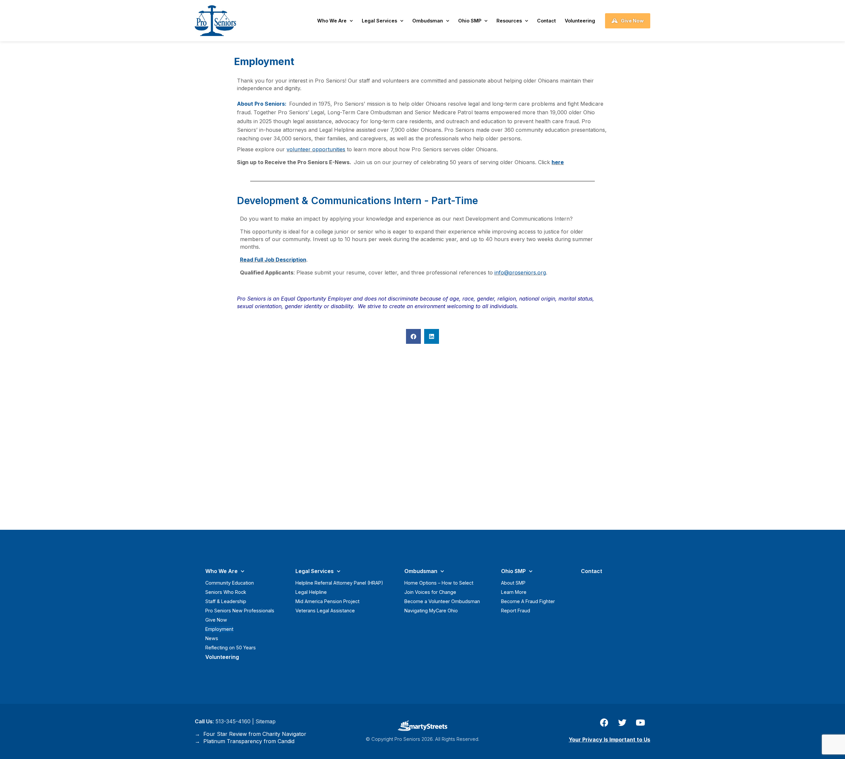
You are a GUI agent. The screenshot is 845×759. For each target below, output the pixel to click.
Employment (219, 629)
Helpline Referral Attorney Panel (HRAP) (339, 583)
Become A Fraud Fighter (528, 601)
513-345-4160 (233, 721)
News (211, 638)
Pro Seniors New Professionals (239, 610)
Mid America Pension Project (327, 601)
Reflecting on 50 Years (230, 647)
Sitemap (265, 721)
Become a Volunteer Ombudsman (442, 601)
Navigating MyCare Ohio (431, 610)
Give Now (216, 620)
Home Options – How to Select (438, 583)
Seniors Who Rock (225, 592)
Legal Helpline (311, 592)
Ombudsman (427, 20)
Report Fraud (515, 610)
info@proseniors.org (520, 272)
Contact (546, 20)
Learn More (513, 592)
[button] (413, 336)
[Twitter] (622, 722)
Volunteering (580, 20)
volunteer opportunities (316, 149)
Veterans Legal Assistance (325, 610)
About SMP (513, 583)
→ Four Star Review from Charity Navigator (250, 734)
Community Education (229, 583)
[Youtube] (640, 722)
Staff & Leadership (225, 601)
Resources (509, 20)
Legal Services (379, 20)
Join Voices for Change (430, 592)
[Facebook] (604, 722)
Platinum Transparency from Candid (247, 741)
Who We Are (332, 20)
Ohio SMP (469, 20)
